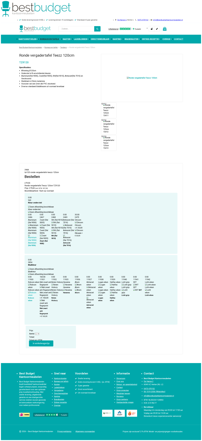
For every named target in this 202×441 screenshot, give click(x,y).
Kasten (66, 39)
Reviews (120, 396)
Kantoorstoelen (27, 39)
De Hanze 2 (121, 20)
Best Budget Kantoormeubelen (30, 47)
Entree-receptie (150, 39)
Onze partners (122, 399)
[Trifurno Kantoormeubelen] (119, 413)
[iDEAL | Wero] (24, 415)
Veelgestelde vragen (124, 402)
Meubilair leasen (123, 393)
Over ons (120, 381)
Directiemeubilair (100, 39)
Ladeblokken (80, 39)
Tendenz (63, 47)
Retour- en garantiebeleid (126, 384)
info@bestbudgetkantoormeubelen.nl (168, 20)
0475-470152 (143, 20)
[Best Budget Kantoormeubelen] (35, 28)
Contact (178, 39)
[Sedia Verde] (107, 413)
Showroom (120, 378)
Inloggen (151, 29)
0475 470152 (149, 389)
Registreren (157, 29)
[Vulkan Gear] (132, 413)
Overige (166, 39)
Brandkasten (131, 39)
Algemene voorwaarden (85, 431)
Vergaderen (58, 390)
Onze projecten (122, 390)
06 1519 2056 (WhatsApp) (154, 391)
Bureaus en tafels (49, 39)
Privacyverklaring (64, 431)
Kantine (117, 39)
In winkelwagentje (41, 343)
